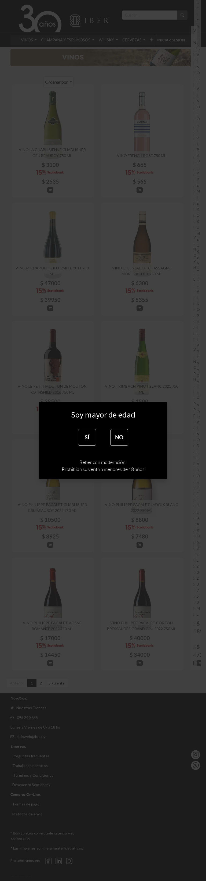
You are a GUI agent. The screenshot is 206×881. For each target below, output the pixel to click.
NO (119, 437)
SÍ (87, 437)
